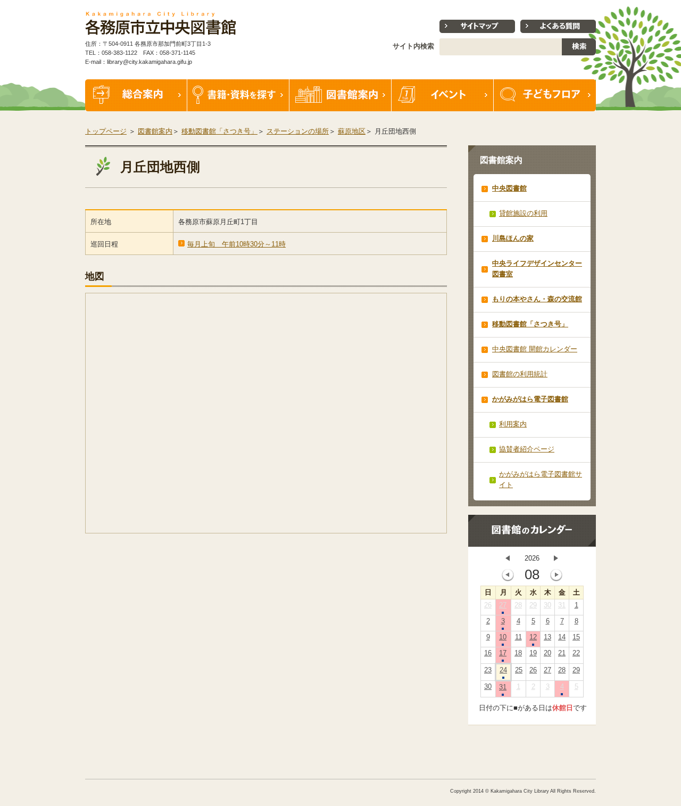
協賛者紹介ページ (526, 449)
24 (503, 670)
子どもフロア (545, 95)
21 (562, 653)
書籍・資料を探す (238, 95)
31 (562, 605)
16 (488, 653)
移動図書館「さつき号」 (219, 131)
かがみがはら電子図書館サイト (540, 479)
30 (547, 605)
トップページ (106, 131)
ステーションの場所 (298, 131)
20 (547, 653)
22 (576, 653)
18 (518, 653)
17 (502, 653)
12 (533, 637)
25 (518, 670)
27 (502, 605)
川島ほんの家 (513, 238)
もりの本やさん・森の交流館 (537, 299)
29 (533, 605)
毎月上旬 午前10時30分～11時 (236, 244)
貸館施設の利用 (523, 213)
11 (518, 637)
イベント (443, 95)
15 (576, 637)
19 (533, 653)
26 (488, 605)
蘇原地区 (352, 131)
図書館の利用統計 (519, 374)
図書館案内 (340, 95)
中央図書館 (509, 188)
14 (562, 637)
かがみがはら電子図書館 (530, 399)
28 (518, 605)
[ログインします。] (597, 5)
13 (547, 637)
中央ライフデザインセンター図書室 (537, 268)
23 (488, 670)
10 (502, 637)
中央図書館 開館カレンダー (534, 349)
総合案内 (136, 95)
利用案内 (513, 424)
